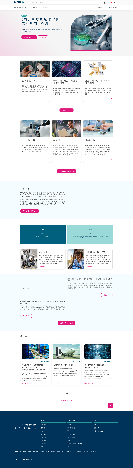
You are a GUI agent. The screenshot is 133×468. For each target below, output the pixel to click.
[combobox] (63, 3)
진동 (68, 440)
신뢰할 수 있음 (71, 434)
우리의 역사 (44, 424)
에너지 (96, 434)
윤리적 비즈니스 (61, 451)
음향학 (69, 424)
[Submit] (29, 2)
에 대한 (43, 420)
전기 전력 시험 (71, 428)
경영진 (43, 428)
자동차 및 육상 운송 (99, 431)
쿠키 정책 (35, 451)
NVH (68, 431)
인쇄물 (29, 451)
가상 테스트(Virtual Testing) (74, 443)
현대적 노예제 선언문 (20, 451)
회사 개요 (69, 451)
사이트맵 (53, 451)
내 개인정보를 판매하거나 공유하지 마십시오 (85, 451)
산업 (95, 420)
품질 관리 (43, 443)
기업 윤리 (43, 437)
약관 (42, 446)
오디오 (96, 424)
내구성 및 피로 (71, 437)
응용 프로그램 (71, 420)
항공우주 (96, 428)
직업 (42, 431)
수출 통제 (43, 440)
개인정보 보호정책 (44, 451)
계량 (68, 446)
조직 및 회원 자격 (46, 434)
